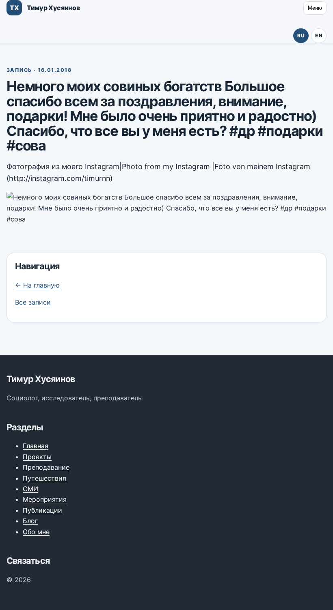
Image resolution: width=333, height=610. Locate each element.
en (318, 35)
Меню (315, 8)
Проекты (37, 457)
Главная (35, 446)
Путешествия (44, 478)
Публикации (42, 510)
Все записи (33, 302)
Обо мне (36, 532)
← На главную (37, 285)
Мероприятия (45, 499)
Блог (30, 521)
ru (301, 35)
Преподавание (46, 467)
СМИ (30, 489)
